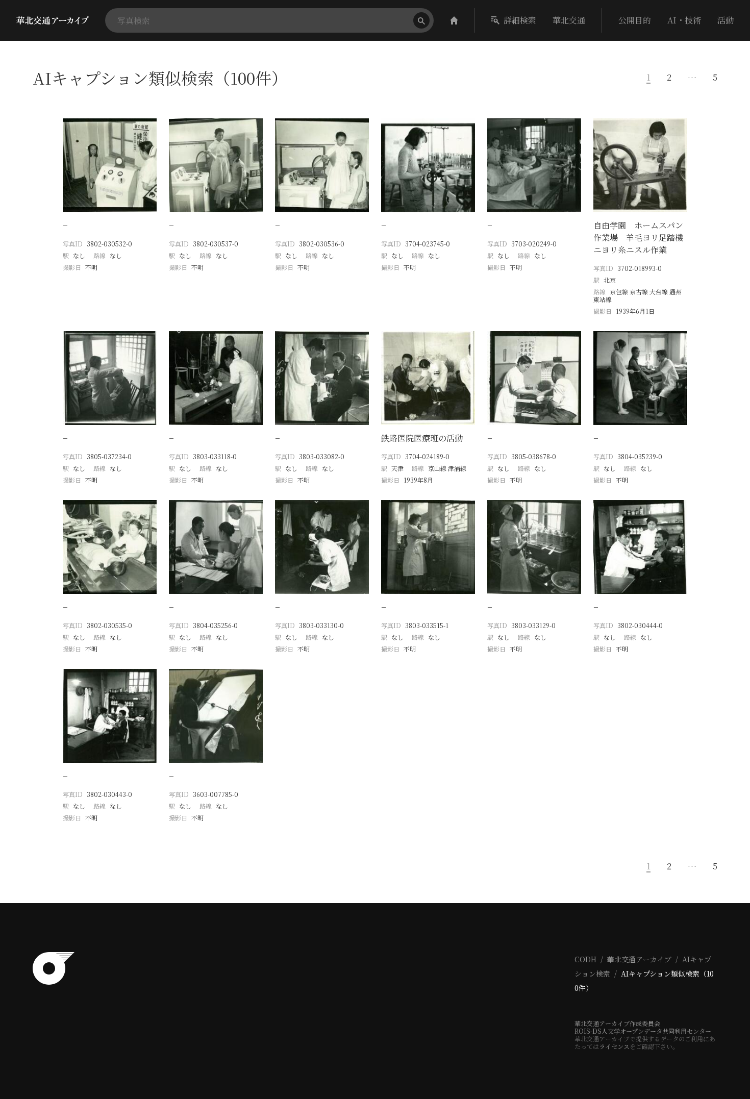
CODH (585, 959)
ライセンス (614, 1046)
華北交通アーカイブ (639, 959)
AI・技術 (684, 20)
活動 (725, 20)
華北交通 (569, 20)
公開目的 (634, 20)
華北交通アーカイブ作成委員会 (617, 1023)
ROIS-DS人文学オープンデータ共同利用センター (642, 1031)
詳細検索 (520, 20)
